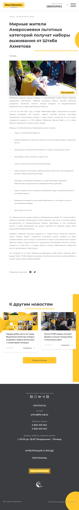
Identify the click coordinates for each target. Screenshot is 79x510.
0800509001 (54, 6)
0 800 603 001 (39, 428)
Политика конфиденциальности (62, 502)
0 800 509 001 (39, 425)
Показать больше (39, 360)
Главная (11, 16)
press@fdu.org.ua (39, 414)
